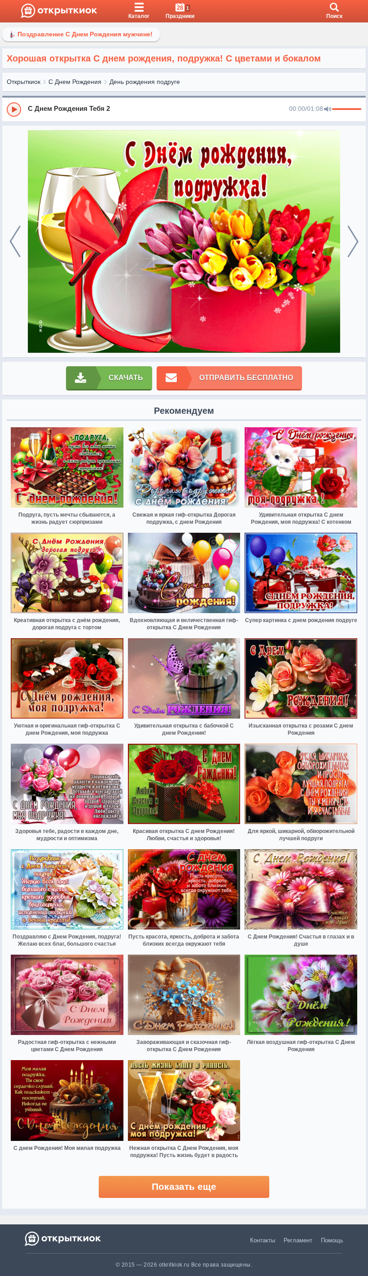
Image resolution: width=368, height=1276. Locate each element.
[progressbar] (346, 109)
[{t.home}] (63, 1238)
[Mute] (327, 109)
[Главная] (59, 11)
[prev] (15, 241)
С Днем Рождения (74, 81)
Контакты (262, 1240)
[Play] (14, 109)
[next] (353, 241)
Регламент (298, 1240)
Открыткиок (23, 81)
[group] (184, 109)
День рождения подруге (145, 81)
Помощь (332, 1240)
